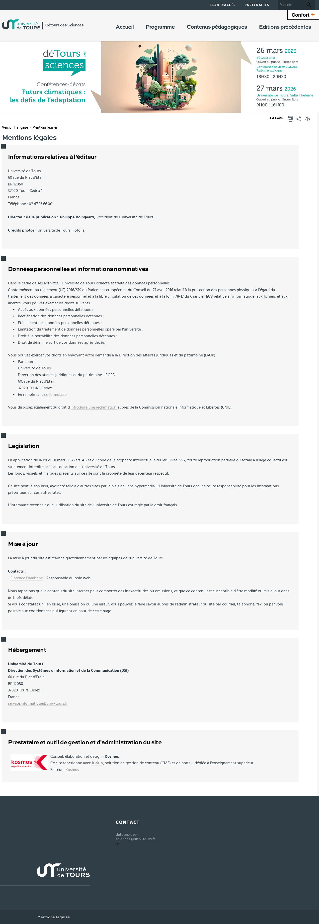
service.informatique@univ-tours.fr (38, 703)
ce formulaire (55, 395)
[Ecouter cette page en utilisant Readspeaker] (308, 120)
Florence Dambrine (26, 578)
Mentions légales (45, 127)
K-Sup (97, 763)
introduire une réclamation (94, 407)
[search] (290, 5)
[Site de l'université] (45, 874)
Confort (303, 14)
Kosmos (72, 770)
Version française (15, 127)
